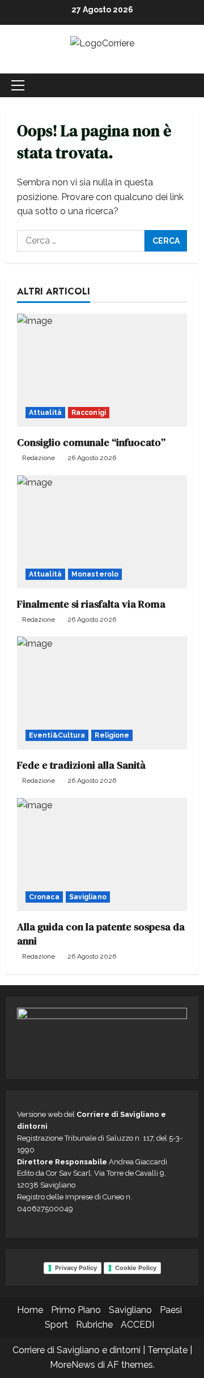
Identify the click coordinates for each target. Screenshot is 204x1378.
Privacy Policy (76, 1268)
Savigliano (88, 897)
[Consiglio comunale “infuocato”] (102, 370)
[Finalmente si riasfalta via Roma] (102, 531)
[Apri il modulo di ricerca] (184, 85)
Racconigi (88, 413)
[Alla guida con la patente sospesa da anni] (102, 854)
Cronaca (44, 897)
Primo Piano (76, 1310)
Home (30, 1310)
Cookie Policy (135, 1268)
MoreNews (72, 1364)
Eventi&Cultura (57, 735)
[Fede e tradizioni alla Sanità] (102, 692)
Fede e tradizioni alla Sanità (81, 765)
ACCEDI (137, 1324)
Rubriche (94, 1324)
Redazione (38, 458)
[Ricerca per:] (80, 241)
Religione (112, 735)
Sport (56, 1324)
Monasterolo (94, 574)
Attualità (45, 413)
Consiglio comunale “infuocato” (91, 442)
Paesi (171, 1310)
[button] (18, 85)
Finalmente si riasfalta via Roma (91, 604)
